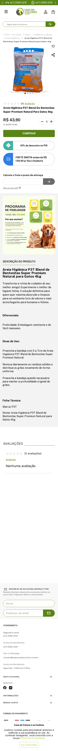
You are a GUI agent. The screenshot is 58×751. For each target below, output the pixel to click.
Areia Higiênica (13, 38)
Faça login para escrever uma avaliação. (30, 103)
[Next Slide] (55, 2)
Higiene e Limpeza (43, 35)
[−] (42, 121)
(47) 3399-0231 (44, 2)
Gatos (28, 35)
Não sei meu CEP (10, 188)
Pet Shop (17, 35)
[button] (29, 55)
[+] (51, 121)
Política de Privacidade (32, 738)
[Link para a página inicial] (6, 34)
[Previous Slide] (2, 2)
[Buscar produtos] (51, 24)
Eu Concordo (29, 744)
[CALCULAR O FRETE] (49, 181)
